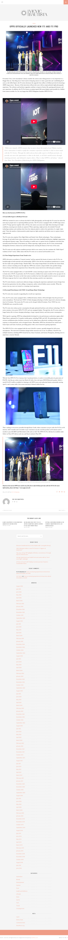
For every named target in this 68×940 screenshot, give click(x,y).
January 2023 (19, 711)
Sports (18, 900)
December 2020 (20, 784)
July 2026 (18, 589)
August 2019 (19, 830)
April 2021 (18, 772)
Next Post (62, 510)
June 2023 (18, 696)
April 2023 (18, 702)
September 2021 (20, 758)
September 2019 (20, 827)
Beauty (18, 879)
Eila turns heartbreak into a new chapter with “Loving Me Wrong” (33, 545)
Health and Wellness (21, 891)
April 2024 (18, 667)
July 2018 (18, 865)
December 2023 (20, 679)
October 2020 (19, 790)
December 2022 (20, 714)
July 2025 (18, 624)
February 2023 (20, 708)
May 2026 (18, 595)
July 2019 (18, 833)
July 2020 (18, 798)
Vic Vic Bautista (15, 492)
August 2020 (19, 795)
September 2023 (20, 688)
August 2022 (19, 726)
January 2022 (19, 746)
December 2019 (20, 819)
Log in (17, 917)
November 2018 (20, 856)
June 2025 (18, 627)
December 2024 (20, 644)
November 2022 (20, 717)
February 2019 (20, 848)
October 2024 (19, 650)
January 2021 (19, 781)
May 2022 (18, 734)
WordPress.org (20, 925)
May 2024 (18, 664)
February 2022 (20, 743)
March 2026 (19, 600)
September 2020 (20, 792)
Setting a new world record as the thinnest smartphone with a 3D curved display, (54, 523)
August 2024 (19, 656)
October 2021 (19, 755)
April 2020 (18, 807)
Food (17, 888)
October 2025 (19, 615)
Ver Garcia (19, 576)
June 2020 (18, 801)
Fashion (18, 885)
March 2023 (19, 705)
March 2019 (19, 845)
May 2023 (18, 699)
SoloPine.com (34, 937)
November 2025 (20, 612)
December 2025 (20, 609)
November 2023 (20, 682)
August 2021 (19, 760)
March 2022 (19, 740)
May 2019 (18, 839)
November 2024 (20, 647)
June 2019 (18, 836)
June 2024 (18, 662)
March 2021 (19, 775)
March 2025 (19, 635)
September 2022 (20, 723)
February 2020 (20, 813)
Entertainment (20, 882)
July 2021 (18, 763)
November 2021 (20, 752)
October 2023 (19, 685)
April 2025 (18, 632)
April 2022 (18, 737)
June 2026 (18, 592)
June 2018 (18, 868)
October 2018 (19, 859)
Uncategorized (20, 908)
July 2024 (18, 659)
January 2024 (19, 676)
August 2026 (19, 586)
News (17, 897)
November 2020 (20, 787)
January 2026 (19, 606)
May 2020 (18, 804)
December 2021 (20, 749)
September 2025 (20, 618)
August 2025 (19, 621)
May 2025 (18, 630)
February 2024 (20, 673)
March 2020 (19, 810)
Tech (34, 23)
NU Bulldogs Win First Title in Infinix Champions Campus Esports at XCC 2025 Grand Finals (33, 523)
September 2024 (20, 653)
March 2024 (19, 670)
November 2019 (20, 821)
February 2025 (20, 638)
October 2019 (19, 824)
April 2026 (18, 598)
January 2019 (19, 851)
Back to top (63, 937)
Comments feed (20, 922)
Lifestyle (18, 894)
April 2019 (18, 842)
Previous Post (7, 510)
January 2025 (19, 641)
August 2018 (19, 862)
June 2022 (18, 731)
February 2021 (20, 778)
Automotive (19, 876)
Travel (18, 905)
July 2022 (18, 728)
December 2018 (20, 853)
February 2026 (20, 603)
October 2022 (19, 720)
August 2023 (19, 691)
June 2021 (18, 766)
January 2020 (19, 816)
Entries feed (19, 920)
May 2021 (18, 769)
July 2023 (18, 694)
